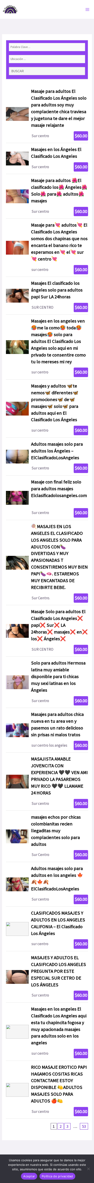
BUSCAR (18, 71)
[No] (88, 1168)
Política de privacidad (57, 1176)
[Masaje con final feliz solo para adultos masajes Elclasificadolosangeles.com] (47, 498)
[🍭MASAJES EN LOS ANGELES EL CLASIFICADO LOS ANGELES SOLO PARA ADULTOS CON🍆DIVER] (47, 562)
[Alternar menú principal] (87, 9)
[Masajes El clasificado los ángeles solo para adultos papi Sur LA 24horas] (47, 295)
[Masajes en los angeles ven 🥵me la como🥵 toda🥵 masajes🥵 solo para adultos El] (47, 347)
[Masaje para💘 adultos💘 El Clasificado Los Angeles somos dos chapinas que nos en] (47, 248)
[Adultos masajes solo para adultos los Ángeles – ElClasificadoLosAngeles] (47, 456)
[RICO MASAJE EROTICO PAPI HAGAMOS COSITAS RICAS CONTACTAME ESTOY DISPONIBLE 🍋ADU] (47, 1090)
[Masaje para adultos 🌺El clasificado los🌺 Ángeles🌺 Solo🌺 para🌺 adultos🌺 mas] (47, 196)
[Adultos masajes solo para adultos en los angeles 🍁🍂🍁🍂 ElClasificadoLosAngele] (47, 884)
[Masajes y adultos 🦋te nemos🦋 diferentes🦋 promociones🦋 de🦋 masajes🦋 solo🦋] (47, 408)
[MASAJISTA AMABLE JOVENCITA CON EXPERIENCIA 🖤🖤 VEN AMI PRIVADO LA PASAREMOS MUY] (47, 781)
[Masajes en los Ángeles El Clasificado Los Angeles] (47, 158)
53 (84, 1126)
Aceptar (29, 1176)
